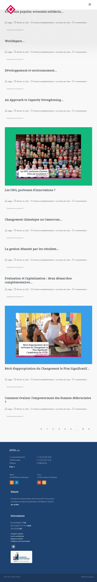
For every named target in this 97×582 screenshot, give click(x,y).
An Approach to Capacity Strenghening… (34, 100)
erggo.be (90, 577)
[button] (12, 467)
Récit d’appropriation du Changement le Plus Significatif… (47, 368)
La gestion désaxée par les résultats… (32, 249)
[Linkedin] (13, 546)
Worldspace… (15, 41)
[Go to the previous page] (41, 429)
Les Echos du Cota (63, 22)
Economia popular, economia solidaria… (34, 11)
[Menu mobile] (90, 4)
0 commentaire (81, 22)
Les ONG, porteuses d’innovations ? (30, 190)
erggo (10, 22)
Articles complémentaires (44, 22)
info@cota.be (42, 463)
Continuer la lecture (16, 29)
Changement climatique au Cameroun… (33, 219)
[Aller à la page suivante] (89, 429)
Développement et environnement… (31, 70)
